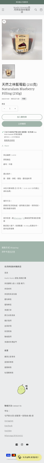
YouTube (8, 431)
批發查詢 (8, 331)
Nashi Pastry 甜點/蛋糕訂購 (15, 278)
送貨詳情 (8, 326)
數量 (3, 104)
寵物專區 (8, 305)
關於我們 (8, 321)
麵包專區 (8, 299)
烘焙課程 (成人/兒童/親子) (15, 283)
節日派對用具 (10, 315)
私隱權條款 (9, 373)
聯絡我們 (8, 337)
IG (24, 218)
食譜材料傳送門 (11, 342)
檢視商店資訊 (9, 140)
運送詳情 (11, 252)
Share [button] (7, 146)
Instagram (9, 421)
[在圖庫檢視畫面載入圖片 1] (8, 71)
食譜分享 (8, 310)
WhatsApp (17, 218)
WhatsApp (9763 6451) (14, 435)
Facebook (8, 426)
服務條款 (8, 367)
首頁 (6, 273)
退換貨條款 (9, 362)
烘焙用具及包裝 (11, 294)
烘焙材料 (8, 289)
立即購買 (22, 124)
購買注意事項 (10, 357)
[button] (3, 9)
